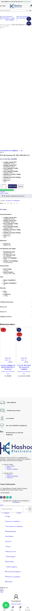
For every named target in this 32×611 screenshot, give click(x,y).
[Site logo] (16, 8)
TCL (24, 373)
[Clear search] (27, 11)
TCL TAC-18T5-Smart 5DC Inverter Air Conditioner (24, 367)
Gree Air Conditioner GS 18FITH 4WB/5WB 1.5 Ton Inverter (8, 367)
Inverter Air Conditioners (8, 371)
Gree (8, 373)
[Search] (30, 10)
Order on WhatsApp (7, 190)
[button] (1, 19)
